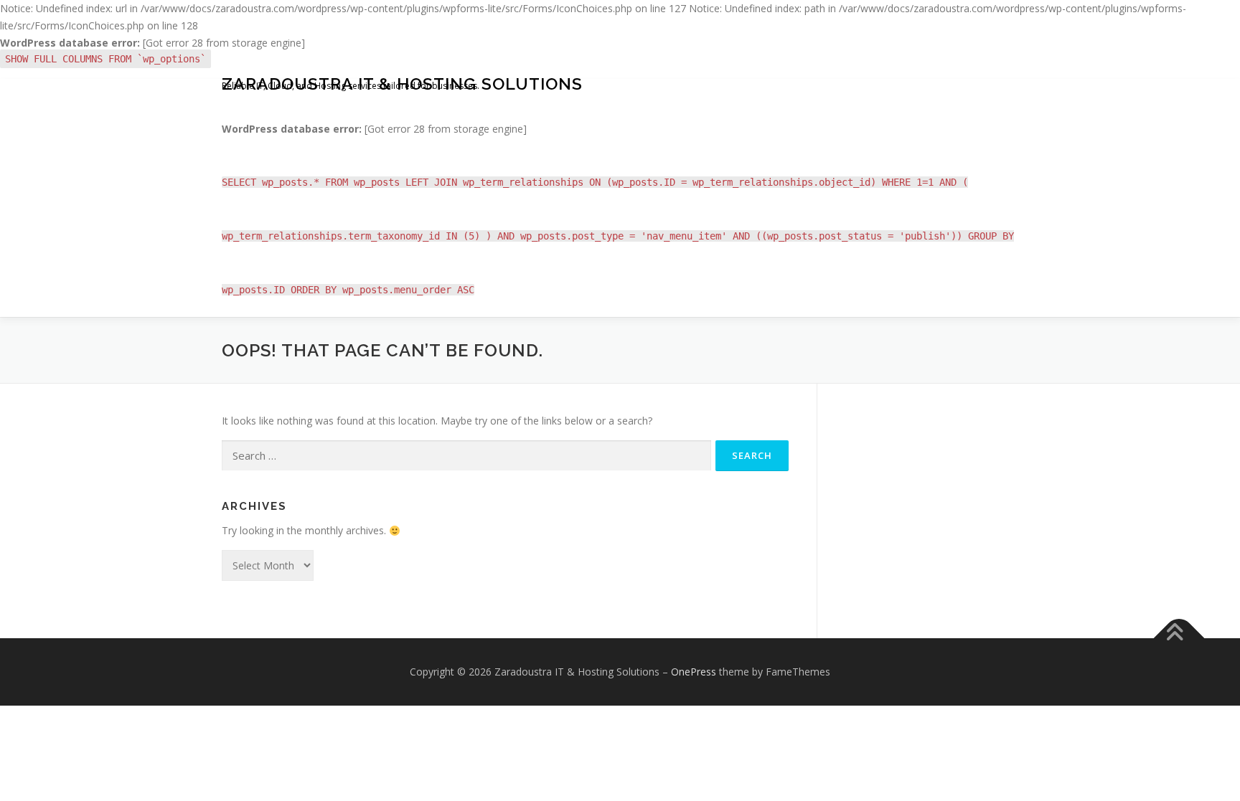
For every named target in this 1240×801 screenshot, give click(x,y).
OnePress (693, 671)
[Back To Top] (1179, 638)
